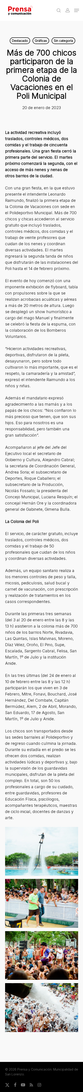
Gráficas (41, 40)
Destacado (20, 40)
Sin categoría (63, 40)
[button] (76, 10)
